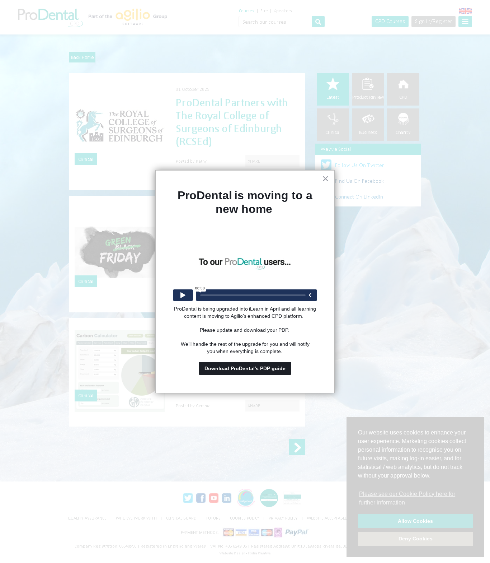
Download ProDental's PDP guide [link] (245, 368)
